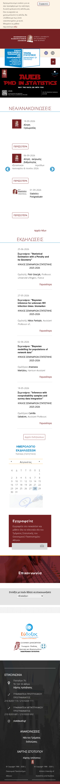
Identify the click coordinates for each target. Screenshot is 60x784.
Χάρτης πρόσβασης (22, 687)
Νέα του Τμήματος (31, 737)
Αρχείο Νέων (40, 230)
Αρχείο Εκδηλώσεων (34, 437)
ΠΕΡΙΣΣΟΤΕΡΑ (20, 146)
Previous (7, 169)
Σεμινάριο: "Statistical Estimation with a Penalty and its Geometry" (33, 256)
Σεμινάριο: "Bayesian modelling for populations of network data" (33, 349)
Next (52, 169)
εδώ (15, 26)
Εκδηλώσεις (31, 741)
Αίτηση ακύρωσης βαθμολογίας (33, 161)
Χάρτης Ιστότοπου (31, 757)
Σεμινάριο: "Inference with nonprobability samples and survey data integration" (32, 395)
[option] (30, 171)
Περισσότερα (45, 284)
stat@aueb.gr (19, 720)
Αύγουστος (26, 462)
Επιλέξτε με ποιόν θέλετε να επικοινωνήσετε (30, 592)
